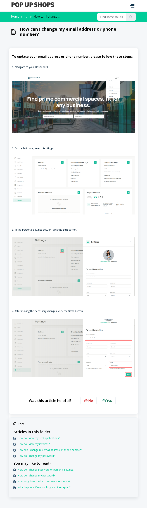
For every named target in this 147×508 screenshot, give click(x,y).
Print (21, 424)
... (26, 16)
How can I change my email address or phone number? (50, 450)
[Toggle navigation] (132, 6)
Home (15, 16)
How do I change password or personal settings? (46, 469)
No (90, 400)
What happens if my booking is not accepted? (44, 487)
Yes (109, 400)
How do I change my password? (36, 455)
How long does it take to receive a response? (44, 481)
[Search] (131, 17)
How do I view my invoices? (34, 444)
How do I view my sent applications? (39, 438)
